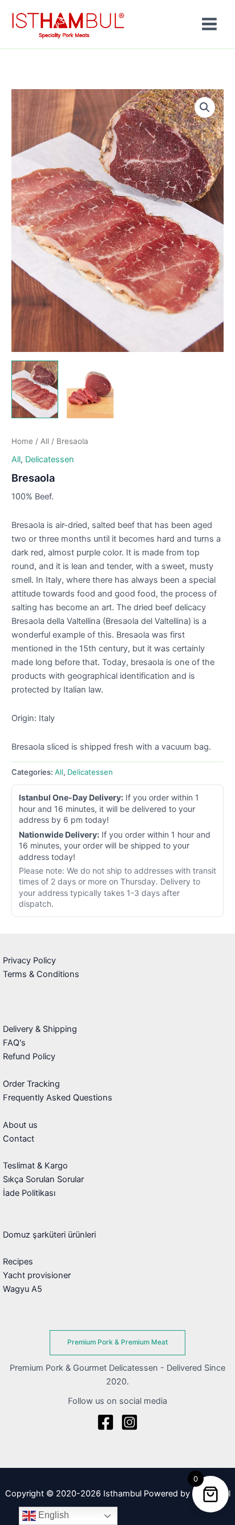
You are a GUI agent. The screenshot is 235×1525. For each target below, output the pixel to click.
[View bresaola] (34, 389)
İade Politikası (29, 1193)
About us (20, 1125)
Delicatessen (49, 459)
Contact (18, 1139)
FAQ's (14, 1043)
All (44, 441)
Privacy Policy (29, 960)
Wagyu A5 (22, 1289)
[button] (205, 107)
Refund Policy (29, 1056)
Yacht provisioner (37, 1275)
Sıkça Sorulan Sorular (43, 1179)
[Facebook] (105, 1422)
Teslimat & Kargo (35, 1165)
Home (22, 441)
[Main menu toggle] (209, 24)
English (52, 1515)
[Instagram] (129, 1422)
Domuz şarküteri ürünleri (49, 1235)
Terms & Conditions (41, 974)
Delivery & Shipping (40, 1029)
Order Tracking (31, 1084)
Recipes (18, 1261)
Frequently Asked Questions (57, 1097)
